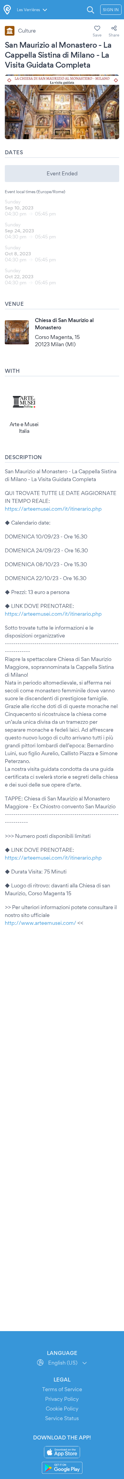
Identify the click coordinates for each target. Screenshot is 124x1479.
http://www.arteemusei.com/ (40, 923)
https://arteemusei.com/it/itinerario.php (53, 509)
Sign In (111, 9)
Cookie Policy (62, 1408)
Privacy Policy (62, 1399)
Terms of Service (62, 1389)
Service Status (62, 1418)
